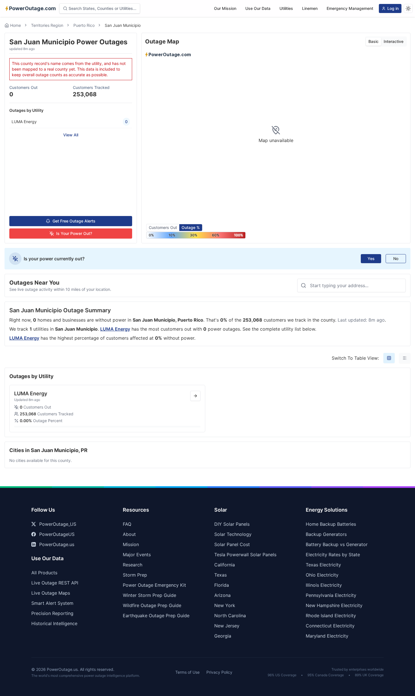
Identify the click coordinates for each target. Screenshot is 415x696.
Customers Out (163, 227)
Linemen (310, 8)
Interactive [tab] (393, 41)
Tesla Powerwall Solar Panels (245, 554)
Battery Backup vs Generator (337, 544)
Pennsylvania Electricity (331, 595)
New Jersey (226, 626)
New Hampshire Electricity (334, 605)
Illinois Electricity (324, 585)
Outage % (191, 227)
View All (70, 134)
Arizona (222, 595)
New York (224, 605)
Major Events (137, 554)
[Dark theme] (408, 8)
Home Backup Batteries (331, 524)
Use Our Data (257, 8)
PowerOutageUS (57, 534)
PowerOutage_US (57, 524)
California (224, 565)
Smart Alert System (52, 603)
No (395, 258)
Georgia (222, 636)
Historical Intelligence (54, 623)
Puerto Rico (84, 25)
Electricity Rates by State (333, 554)
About (129, 534)
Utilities (286, 8)
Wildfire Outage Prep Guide (152, 605)
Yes (371, 258)
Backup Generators (326, 534)
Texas (220, 575)
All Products (44, 572)
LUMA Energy (115, 329)
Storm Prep (135, 575)
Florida (221, 585)
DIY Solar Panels (232, 524)
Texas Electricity (323, 565)
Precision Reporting (52, 613)
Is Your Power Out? (74, 233)
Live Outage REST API (54, 583)
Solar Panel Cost (232, 544)
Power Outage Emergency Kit (154, 585)
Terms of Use (187, 672)
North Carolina (230, 615)
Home (15, 25)
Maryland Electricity (327, 636)
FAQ (127, 524)
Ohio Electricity (322, 575)
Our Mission (225, 8)
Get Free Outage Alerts (74, 221)
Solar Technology (233, 534)
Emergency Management (350, 8)
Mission (131, 544)
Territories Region (47, 25)
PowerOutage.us (56, 544)
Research (132, 565)
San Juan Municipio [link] (123, 25)
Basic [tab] (373, 41)
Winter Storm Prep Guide (149, 595)
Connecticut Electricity (330, 626)
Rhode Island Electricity (331, 615)
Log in (393, 8)
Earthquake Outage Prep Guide (156, 615)
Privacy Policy (219, 672)
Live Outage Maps (50, 593)
